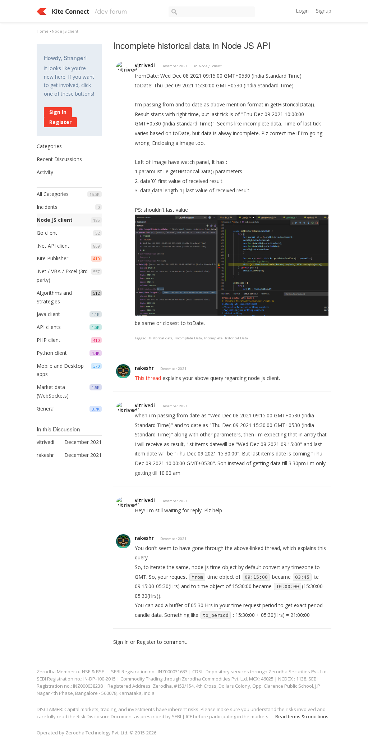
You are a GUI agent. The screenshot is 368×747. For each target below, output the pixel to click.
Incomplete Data (188, 338)
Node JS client (55, 219)
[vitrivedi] (127, 66)
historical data (160, 338)
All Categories (53, 194)
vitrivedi (145, 65)
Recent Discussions (59, 159)
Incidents (47, 206)
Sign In (57, 112)
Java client (48, 314)
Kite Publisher (52, 258)
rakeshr (144, 368)
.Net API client (53, 245)
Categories (49, 146)
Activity (45, 172)
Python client (52, 352)
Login (302, 10)
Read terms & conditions (301, 716)
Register (60, 122)
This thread (148, 378)
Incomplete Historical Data (226, 338)
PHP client (48, 339)
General (46, 408)
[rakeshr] (123, 371)
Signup (323, 10)
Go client (47, 232)
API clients (49, 327)
